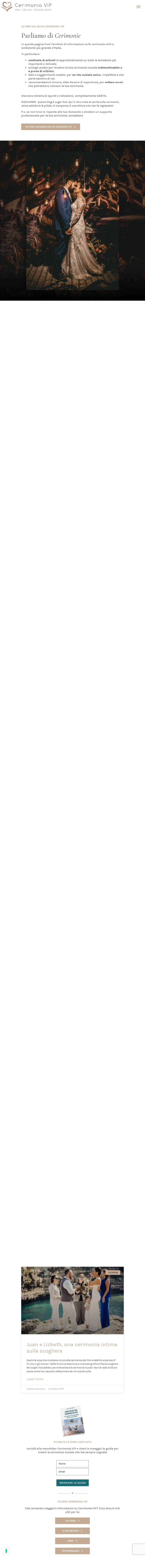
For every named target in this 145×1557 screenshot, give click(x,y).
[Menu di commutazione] (138, 7)
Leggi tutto (35, 1379)
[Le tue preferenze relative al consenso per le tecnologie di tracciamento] (6, 1550)
